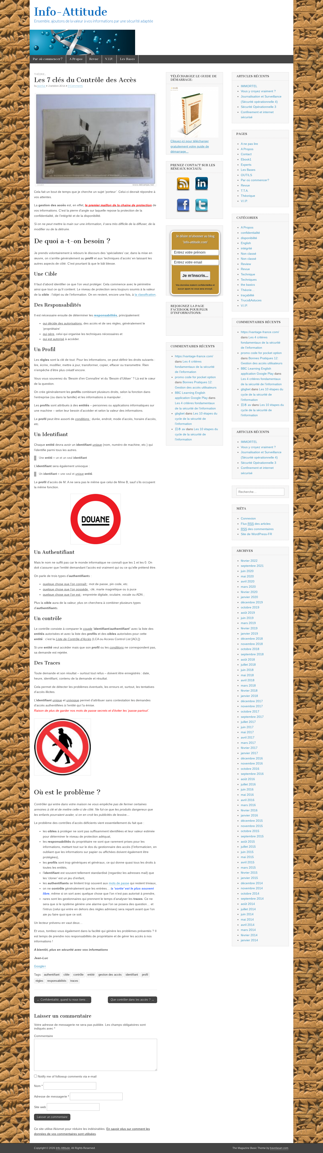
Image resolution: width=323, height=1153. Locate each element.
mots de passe (119, 883)
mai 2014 (247, 919)
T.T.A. (245, 190)
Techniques (249, 279)
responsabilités (56, 980)
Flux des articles (255, 523)
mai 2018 (247, 675)
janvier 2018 (249, 696)
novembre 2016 (252, 763)
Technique (248, 274)
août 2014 (248, 904)
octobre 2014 (250, 893)
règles (39, 980)
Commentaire (43, 1036)
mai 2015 (247, 857)
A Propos (76, 59)
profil (145, 974)
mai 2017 (247, 732)
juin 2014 (247, 914)
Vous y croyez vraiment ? (258, 91)
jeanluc (41, 85)
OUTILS (246, 175)
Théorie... (40, 74)
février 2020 (249, 592)
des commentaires (257, 529)
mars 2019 (248, 623)
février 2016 (249, 810)
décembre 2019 (252, 602)
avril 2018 (247, 680)
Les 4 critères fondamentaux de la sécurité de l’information (194, 367)
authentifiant (52, 974)
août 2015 (248, 841)
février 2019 (249, 628)
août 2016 (248, 779)
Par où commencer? (48, 59)
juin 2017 (247, 727)
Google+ (40, 966)
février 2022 (249, 560)
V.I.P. (109, 59)
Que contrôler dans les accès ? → (132, 999)
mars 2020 (248, 586)
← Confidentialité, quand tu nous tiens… (62, 999)
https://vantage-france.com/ (194, 356)
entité (90, 974)
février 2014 (249, 935)
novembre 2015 (252, 826)
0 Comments (75, 85)
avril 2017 (247, 737)
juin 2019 (247, 618)
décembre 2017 (252, 701)
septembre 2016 (252, 773)
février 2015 (249, 872)
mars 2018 (248, 685)
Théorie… (248, 290)
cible (66, 974)
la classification (145, 294)
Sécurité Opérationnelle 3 (258, 107)
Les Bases (127, 59)
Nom (38, 1086)
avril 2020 (247, 581)
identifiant (132, 974)
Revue (93, 59)
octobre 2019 (250, 607)
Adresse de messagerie (51, 1096)
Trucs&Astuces (251, 300)
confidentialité (250, 232)
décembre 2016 (252, 758)
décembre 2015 (252, 820)
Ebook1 (246, 159)
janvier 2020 (249, 597)
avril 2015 (247, 862)
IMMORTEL (249, 86)
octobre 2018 (250, 649)
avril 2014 (247, 924)
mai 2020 (247, 576)
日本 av (180, 429)
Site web (40, 1107)
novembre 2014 (252, 888)
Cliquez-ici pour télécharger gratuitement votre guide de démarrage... (190, 146)
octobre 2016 (250, 768)
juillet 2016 (248, 784)
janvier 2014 (249, 940)
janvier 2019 (249, 633)
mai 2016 (247, 794)
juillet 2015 (248, 846)
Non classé (248, 253)
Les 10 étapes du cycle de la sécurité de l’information (196, 418)
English (246, 243)
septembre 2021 (252, 565)
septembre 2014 (252, 898)
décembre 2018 (252, 638)
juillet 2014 (248, 909)
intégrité (246, 248)
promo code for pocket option (195, 377)
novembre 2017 (252, 706)
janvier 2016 (249, 815)
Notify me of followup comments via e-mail (67, 1076)
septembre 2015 (252, 836)
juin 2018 (247, 670)
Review (246, 264)
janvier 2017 (249, 753)
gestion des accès (110, 974)
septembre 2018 (252, 654)
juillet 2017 (248, 722)
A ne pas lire (249, 144)
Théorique (248, 195)
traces (74, 980)
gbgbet (180, 413)
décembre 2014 (252, 883)
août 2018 (248, 659)
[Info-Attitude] (161, 27)
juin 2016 (247, 789)
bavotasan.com (279, 1148)
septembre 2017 (252, 716)
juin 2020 (247, 571)
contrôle (78, 974)
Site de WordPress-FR (256, 534)
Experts (246, 164)
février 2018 (249, 690)
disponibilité (249, 238)
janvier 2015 (249, 878)
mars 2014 (248, 930)
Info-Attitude (70, 11)
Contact (246, 154)
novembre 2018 (252, 644)
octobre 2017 (250, 711)
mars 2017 (248, 742)
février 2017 (249, 748)
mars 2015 (248, 867)
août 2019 (248, 612)
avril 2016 (247, 800)
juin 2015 (247, 852)
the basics (248, 284)
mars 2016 (248, 805)
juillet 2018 (248, 664)
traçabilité (247, 295)
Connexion (248, 518)
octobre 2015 (250, 831)
